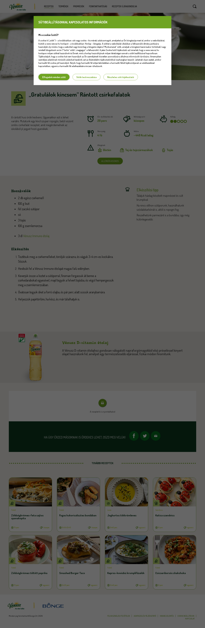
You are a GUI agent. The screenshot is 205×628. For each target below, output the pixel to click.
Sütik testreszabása (86, 77)
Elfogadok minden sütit (54, 77)
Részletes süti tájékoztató (120, 77)
